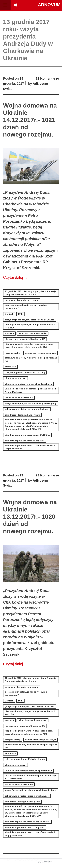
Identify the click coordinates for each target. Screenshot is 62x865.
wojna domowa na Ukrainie (19, 397)
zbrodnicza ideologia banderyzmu (22, 415)
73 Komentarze (47, 475)
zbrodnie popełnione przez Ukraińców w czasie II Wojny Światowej (30, 447)
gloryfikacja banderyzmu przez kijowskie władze (29, 319)
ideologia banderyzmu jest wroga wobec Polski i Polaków (30, 326)
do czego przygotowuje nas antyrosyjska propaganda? (26, 306)
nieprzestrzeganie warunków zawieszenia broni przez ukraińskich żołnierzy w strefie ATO (29, 345)
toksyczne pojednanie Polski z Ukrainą (25, 372)
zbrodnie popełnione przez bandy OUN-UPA (27, 435)
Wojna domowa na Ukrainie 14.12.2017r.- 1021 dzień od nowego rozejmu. (30, 120)
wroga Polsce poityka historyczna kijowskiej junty (30, 403)
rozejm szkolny (12, 353)
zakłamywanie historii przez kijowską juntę (27, 409)
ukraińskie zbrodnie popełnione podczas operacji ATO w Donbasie (30, 390)
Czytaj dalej (15, 277)
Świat (7, 89)
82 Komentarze (47, 78)
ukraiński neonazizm (15, 378)
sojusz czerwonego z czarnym (40, 353)
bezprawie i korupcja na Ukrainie (21, 300)
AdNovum (49, 4)
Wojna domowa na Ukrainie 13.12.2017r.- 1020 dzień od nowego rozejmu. (30, 517)
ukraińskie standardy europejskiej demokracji (28, 384)
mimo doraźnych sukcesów (32, 333)
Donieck (9, 314)
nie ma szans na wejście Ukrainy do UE (25, 339)
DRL (20, 314)
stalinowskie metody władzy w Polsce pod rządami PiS (31, 359)
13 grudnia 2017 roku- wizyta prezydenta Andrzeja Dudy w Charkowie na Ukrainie (30, 293)
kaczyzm (9, 333)
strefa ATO (10, 366)
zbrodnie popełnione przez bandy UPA (24, 440)
